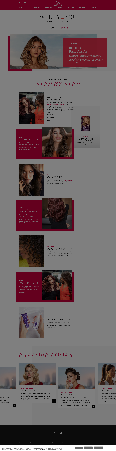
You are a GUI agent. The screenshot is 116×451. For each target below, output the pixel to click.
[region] (58, 448)
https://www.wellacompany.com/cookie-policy (52, 449)
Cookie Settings (78, 447)
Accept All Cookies (98, 447)
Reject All (88, 447)
